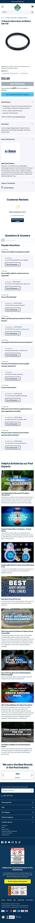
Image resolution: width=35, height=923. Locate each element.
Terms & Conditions (7, 833)
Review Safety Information (17, 881)
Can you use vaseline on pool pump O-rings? (15, 252)
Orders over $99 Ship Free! (17, 1)
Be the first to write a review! (17, 220)
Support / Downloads (8, 183)
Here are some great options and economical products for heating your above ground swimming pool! (16, 675)
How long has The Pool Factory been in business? (16, 342)
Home (2, 17)
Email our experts (23, 94)
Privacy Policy (5, 835)
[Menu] (2, 6)
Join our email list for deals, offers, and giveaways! (14, 787)
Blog (14, 900)
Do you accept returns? (8, 387)
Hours (3, 827)
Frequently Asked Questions (9, 831)
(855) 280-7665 (8, 796)
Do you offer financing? (8, 297)
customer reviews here (22, 329)
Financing (9, 900)
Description (5, 124)
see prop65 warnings (19, 117)
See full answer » (13, 264)
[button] (3, 775)
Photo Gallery (29, 900)
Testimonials (21, 900)
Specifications (5, 102)
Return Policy (5, 829)
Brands (3, 900)
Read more (4, 71)
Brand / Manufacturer (8, 139)
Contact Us (4, 825)
